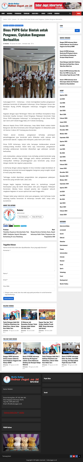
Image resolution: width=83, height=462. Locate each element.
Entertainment (64, 245)
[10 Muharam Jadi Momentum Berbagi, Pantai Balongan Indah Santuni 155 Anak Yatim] (29, 314)
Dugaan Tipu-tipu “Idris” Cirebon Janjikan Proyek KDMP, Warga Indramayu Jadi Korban (46, 325)
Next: (43, 233)
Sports (61, 268)
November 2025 (64, 130)
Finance (62, 249)
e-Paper (50, 13)
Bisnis (43, 13)
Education (62, 241)
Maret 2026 (63, 114)
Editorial (6, 25)
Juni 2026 (62, 103)
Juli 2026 (62, 99)
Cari (61, 26)
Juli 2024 (62, 191)
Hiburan (56, 13)
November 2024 (64, 176)
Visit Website (23, 217)
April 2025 (62, 157)
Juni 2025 (62, 149)
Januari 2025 (63, 168)
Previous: (16, 233)
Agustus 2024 (63, 188)
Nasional (9, 13)
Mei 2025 (62, 153)
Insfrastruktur (63, 253)
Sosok (61, 265)
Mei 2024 (62, 199)
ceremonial (63, 230)
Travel (61, 276)
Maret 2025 (63, 161)
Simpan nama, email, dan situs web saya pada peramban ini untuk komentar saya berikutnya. (28, 293)
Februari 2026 (63, 118)
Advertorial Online (64, 226)
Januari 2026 (63, 122)
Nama (5, 273)
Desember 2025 (64, 126)
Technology (63, 272)
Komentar (6, 250)
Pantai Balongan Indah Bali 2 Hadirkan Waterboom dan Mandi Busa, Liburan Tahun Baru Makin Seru (11, 325)
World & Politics (19, 25)
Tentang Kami (6, 456)
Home (3, 13)
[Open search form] (70, 13)
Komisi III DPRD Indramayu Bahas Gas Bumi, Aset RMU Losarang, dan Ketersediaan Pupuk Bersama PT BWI (70, 73)
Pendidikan (18, 13)
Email (5, 280)
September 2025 (64, 137)
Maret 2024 (63, 207)
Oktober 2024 (63, 180)
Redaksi (7, 43)
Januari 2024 (63, 215)
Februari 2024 (63, 211)
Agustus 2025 (63, 141)
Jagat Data (35, 13)
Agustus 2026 (63, 95)
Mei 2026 (62, 107)
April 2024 (62, 203)
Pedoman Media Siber (10, 412)
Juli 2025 (62, 145)
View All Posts (37, 217)
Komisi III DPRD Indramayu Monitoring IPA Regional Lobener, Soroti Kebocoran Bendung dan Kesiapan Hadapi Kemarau (68, 54)
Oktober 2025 (63, 134)
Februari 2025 (63, 164)
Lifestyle (62, 257)
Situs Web (6, 286)
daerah (61, 234)
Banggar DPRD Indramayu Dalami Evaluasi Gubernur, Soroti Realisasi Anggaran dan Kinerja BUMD (69, 44)
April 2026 (62, 110)
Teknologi (26, 13)
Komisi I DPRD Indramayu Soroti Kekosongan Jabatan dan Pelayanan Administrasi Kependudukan (69, 82)
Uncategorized (63, 280)
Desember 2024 (64, 172)
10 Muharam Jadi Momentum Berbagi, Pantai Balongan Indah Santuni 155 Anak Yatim (29, 325)
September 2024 (64, 184)
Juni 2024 (62, 195)
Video (78, 13)
